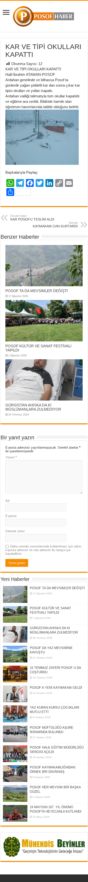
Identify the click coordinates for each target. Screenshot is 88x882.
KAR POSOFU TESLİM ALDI (32, 217)
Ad (7, 501)
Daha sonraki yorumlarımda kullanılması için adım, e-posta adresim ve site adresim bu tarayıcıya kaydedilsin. (43, 550)
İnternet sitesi (15, 531)
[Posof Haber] (44, 15)
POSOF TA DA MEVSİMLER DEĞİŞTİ (36, 291)
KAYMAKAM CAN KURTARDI (55, 224)
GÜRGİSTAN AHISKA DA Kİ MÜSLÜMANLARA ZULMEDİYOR (33, 407)
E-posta (10, 516)
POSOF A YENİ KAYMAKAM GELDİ (56, 687)
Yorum (11, 457)
